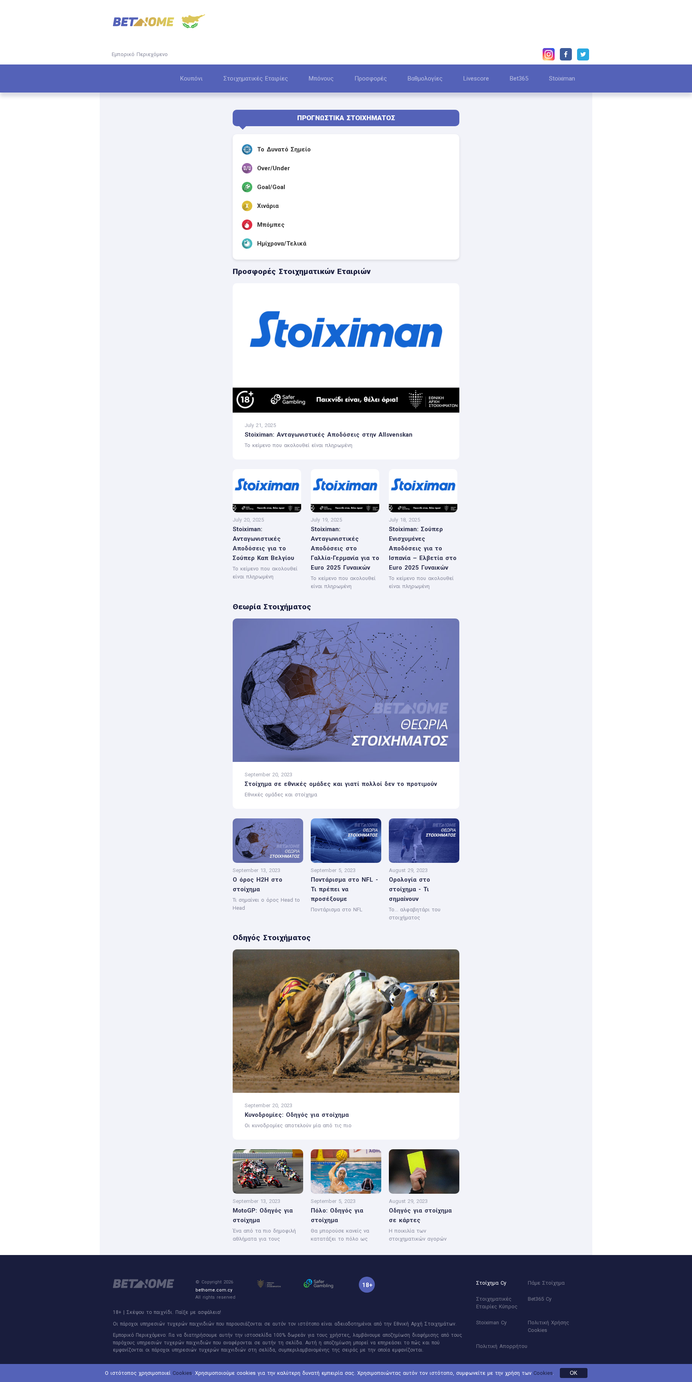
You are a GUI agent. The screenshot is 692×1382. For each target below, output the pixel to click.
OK (573, 1373)
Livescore (476, 78)
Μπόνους (321, 78)
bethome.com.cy (213, 1290)
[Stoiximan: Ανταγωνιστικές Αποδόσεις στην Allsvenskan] (346, 348)
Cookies (182, 1373)
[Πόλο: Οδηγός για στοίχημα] (346, 1192)
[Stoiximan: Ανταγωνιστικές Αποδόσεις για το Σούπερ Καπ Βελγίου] (267, 511)
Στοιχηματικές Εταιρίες (255, 78)
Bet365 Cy (539, 1299)
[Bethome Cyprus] (143, 22)
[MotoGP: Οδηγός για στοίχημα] (268, 1192)
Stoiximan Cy (491, 1323)
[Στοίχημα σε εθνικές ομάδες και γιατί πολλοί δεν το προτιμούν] (346, 690)
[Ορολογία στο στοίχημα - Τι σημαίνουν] (424, 861)
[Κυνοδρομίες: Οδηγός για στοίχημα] (346, 1021)
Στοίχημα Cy (491, 1283)
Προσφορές (370, 78)
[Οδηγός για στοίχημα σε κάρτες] (424, 1192)
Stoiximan (562, 78)
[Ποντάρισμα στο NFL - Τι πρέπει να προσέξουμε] (346, 861)
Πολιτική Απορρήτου (501, 1346)
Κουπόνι (191, 78)
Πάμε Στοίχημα (546, 1283)
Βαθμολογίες (425, 78)
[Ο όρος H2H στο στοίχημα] (268, 861)
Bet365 (519, 78)
